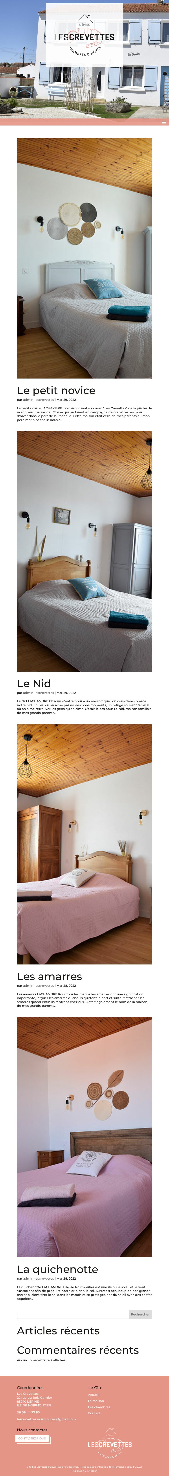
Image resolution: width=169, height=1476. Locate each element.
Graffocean (91, 1470)
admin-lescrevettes (38, 400)
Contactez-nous (32, 1438)
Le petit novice (56, 390)
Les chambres (99, 1407)
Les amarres (49, 976)
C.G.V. (137, 1466)
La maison (96, 1400)
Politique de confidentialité (96, 1466)
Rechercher (140, 1314)
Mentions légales (122, 1466)
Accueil (93, 1394)
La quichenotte (57, 1269)
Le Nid (34, 683)
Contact (94, 1413)
